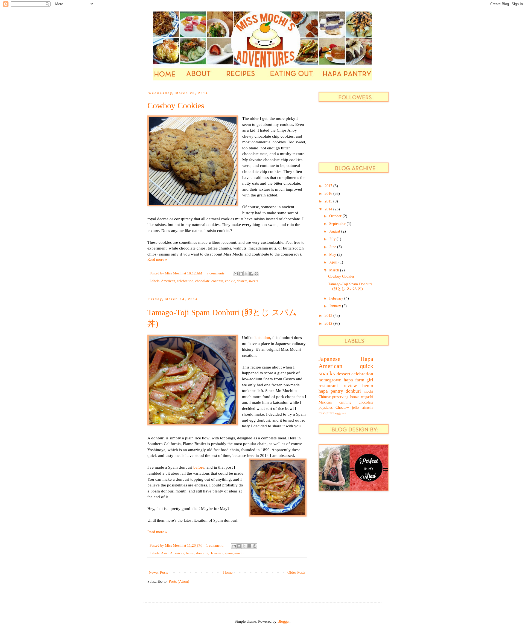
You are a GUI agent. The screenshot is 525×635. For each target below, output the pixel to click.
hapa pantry (331, 391)
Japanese (329, 358)
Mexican (325, 402)
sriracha (367, 408)
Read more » (157, 259)
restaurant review (338, 385)
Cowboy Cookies (175, 105)
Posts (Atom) (179, 581)
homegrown (330, 379)
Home (227, 572)
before (198, 467)
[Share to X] (246, 273)
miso (322, 413)
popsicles (325, 407)
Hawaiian (216, 553)
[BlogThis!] (241, 273)
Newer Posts (158, 572)
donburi (202, 553)
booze (354, 397)
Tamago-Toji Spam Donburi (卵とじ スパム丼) (350, 286)
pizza (330, 413)
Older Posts (296, 572)
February (336, 298)
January (335, 306)
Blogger (284, 621)
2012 (329, 323)
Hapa (366, 358)
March (334, 270)
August (335, 231)
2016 (329, 194)
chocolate (202, 281)
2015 (329, 201)
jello (355, 407)
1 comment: (215, 545)
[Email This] (235, 273)
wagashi (367, 397)
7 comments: (216, 273)
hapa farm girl (358, 379)
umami (239, 553)
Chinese (325, 397)
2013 (329, 316)
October (336, 216)
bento (190, 553)
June (333, 247)
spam (229, 553)
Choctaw (342, 407)
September (338, 224)
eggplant (340, 413)
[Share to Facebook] (251, 273)
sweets (253, 281)
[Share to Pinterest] (256, 273)
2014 (329, 209)
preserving (340, 397)
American (168, 281)
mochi (368, 391)
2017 (329, 186)
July (333, 239)
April (334, 262)
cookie (230, 281)
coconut (217, 281)
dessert (242, 281)
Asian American (172, 553)
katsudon (262, 337)
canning (345, 402)
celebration (185, 281)
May (333, 255)
